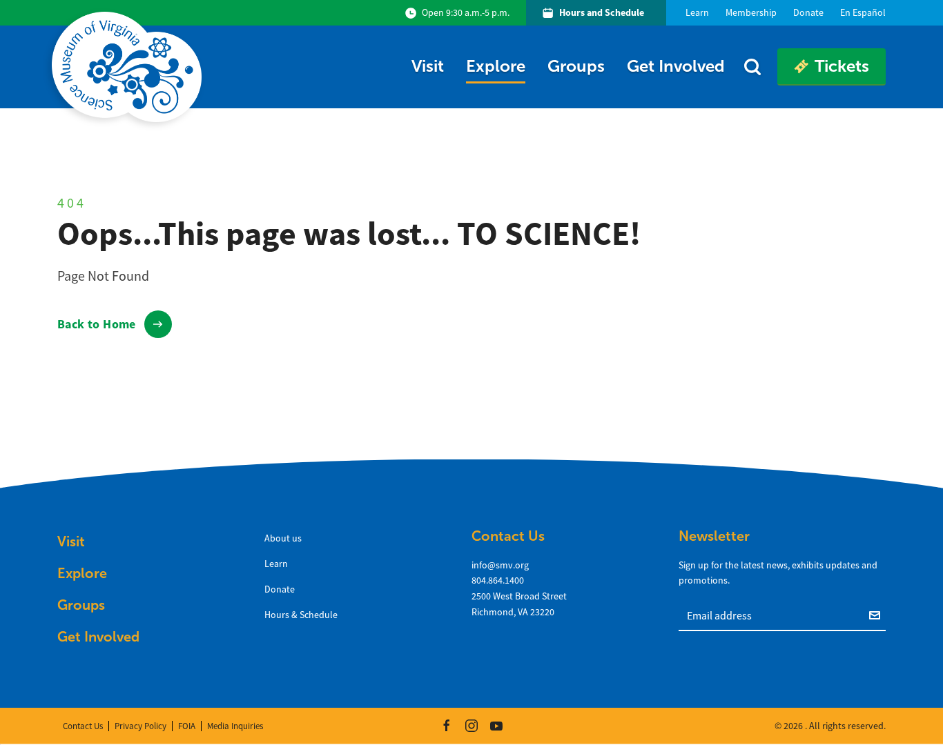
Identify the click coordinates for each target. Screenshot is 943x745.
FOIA (186, 726)
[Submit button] (877, 614)
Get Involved (676, 66)
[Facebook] (447, 726)
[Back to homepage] (129, 67)
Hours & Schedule (301, 614)
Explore (495, 66)
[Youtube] (496, 726)
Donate (279, 589)
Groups (576, 66)
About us (283, 538)
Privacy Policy (140, 726)
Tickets (842, 66)
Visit (427, 66)
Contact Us (83, 726)
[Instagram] (471, 726)
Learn (276, 563)
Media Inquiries (235, 726)
